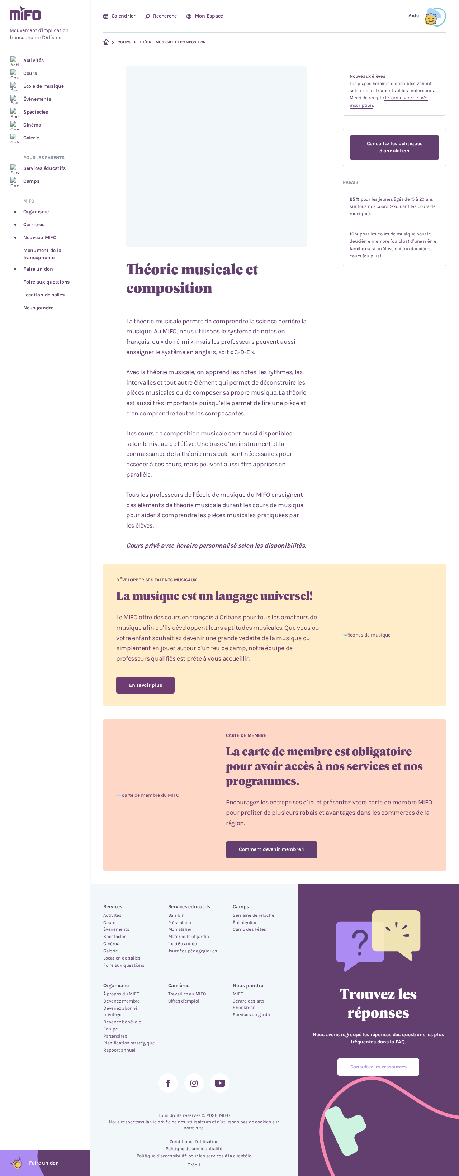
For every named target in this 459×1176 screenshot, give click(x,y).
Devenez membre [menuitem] (121, 1001)
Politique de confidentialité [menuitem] (194, 1148)
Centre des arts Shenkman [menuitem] (249, 1004)
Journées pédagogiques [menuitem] (192, 950)
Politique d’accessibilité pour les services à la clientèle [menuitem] (194, 1155)
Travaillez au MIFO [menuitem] (187, 993)
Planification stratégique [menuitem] (129, 1043)
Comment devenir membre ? (271, 849)
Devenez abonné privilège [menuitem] (120, 1011)
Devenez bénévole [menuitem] (122, 1021)
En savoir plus (145, 685)
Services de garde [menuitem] (251, 1014)
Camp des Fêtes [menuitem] (249, 929)
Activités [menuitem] (112, 915)
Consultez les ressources (378, 1067)
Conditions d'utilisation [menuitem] (194, 1141)
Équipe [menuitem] (110, 1029)
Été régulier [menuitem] (244, 922)
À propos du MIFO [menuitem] (121, 993)
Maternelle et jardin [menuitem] (188, 936)
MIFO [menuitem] (238, 993)
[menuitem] (45, 24)
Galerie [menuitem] (110, 950)
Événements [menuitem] (116, 929)
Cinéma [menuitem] (111, 943)
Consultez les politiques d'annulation (394, 147)
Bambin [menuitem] (176, 915)
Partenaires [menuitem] (115, 1036)
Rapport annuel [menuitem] (119, 1050)
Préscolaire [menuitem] (179, 922)
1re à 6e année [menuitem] (182, 943)
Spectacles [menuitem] (115, 936)
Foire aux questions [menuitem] (124, 965)
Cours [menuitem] (109, 922)
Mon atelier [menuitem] (180, 929)
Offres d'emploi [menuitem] (183, 1001)
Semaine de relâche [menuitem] (253, 915)
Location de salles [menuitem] (122, 958)
